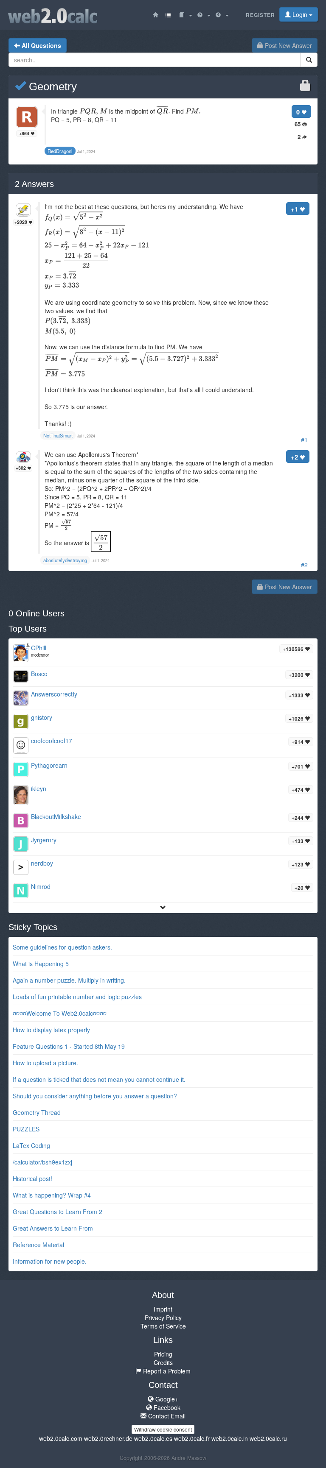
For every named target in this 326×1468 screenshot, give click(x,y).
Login (300, 14)
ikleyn (38, 788)
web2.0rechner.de (108, 1438)
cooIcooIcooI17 (51, 740)
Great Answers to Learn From (53, 1228)
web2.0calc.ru (268, 1438)
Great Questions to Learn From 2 (57, 1211)
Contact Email (165, 1416)
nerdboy (42, 863)
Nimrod (41, 886)
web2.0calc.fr (192, 1438)
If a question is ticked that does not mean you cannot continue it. (99, 1079)
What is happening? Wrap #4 (52, 1195)
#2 (304, 564)
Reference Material (38, 1244)
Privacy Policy (163, 1317)
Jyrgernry (43, 840)
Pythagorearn (49, 765)
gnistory (41, 717)
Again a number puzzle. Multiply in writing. (69, 980)
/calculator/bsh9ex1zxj (42, 1162)
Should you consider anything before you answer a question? (95, 1096)
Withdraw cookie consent (163, 1429)
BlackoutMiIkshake (56, 816)
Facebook (166, 1407)
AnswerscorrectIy (54, 694)
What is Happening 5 (41, 963)
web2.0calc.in (229, 1438)
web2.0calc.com (60, 1438)
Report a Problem (166, 1371)
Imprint (163, 1309)
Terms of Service (163, 1326)
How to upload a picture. (45, 1063)
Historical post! (32, 1178)
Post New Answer (287, 45)
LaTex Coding (31, 1145)
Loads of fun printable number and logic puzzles (77, 996)
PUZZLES (26, 1129)
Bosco (39, 673)
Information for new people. (50, 1261)
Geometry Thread (37, 1112)
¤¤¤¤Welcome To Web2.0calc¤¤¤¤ (60, 1013)
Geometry (51, 86)
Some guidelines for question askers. (62, 947)
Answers (34, 184)
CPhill (38, 647)
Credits (163, 1362)
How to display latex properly (51, 1029)
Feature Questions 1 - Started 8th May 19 (69, 1046)
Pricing (163, 1354)
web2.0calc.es (153, 1438)
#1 (304, 439)
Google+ (166, 1399)
